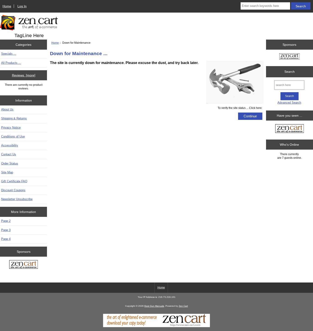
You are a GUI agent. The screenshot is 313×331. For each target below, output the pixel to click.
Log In (22, 6)
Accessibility (9, 145)
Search (289, 71)
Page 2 (6, 221)
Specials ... (8, 53)
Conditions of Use (13, 136)
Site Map (7, 172)
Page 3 (6, 230)
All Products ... (11, 63)
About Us (7, 109)
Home (7, 6)
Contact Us (8, 154)
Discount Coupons (13, 190)
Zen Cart (183, 306)
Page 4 (6, 239)
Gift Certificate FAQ (14, 181)
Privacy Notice (11, 127)
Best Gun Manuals (154, 306)
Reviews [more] (23, 75)
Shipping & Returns (14, 118)
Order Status (9, 163)
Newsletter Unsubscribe (17, 199)
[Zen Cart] (156, 326)
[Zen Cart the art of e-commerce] (23, 265)
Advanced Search (289, 102)
